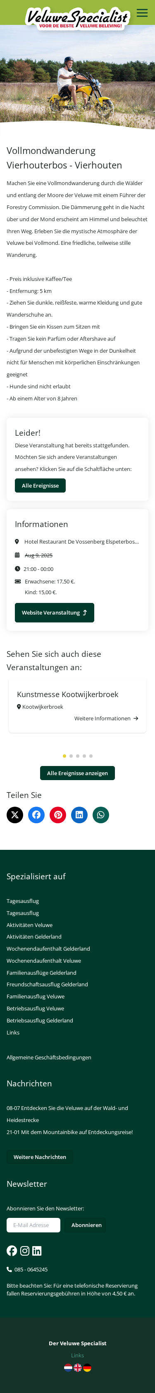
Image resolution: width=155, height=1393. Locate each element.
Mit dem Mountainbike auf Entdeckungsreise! (77, 1132)
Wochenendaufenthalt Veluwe (44, 960)
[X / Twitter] (15, 815)
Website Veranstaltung (51, 612)
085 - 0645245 (72, 1281)
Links (13, 1032)
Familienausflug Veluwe (35, 996)
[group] (77, 706)
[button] (64, 756)
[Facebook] (36, 815)
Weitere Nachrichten (40, 1157)
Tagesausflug (23, 901)
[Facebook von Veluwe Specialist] (12, 1250)
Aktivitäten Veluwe (29, 925)
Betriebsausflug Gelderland (40, 1020)
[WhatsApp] (101, 815)
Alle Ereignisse (40, 485)
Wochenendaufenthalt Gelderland (48, 948)
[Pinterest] (58, 815)
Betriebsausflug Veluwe (35, 1008)
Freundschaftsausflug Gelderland (47, 984)
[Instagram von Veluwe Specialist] (24, 1250)
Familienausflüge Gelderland (41, 972)
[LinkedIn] (79, 815)
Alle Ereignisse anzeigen (77, 773)
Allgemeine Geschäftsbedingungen (49, 1057)
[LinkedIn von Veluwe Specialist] (36, 1250)
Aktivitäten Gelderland (34, 936)
